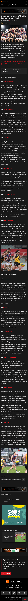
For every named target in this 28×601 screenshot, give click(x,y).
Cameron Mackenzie (10, 357)
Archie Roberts (7, 331)
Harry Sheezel (8, 387)
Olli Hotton (7, 422)
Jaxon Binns (6, 138)
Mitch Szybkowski (8, 81)
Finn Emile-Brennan (9, 194)
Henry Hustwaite (9, 220)
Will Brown (6, 307)
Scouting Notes (5, 20)
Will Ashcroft (7, 279)
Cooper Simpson (8, 109)
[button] (22, 530)
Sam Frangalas (7, 168)
